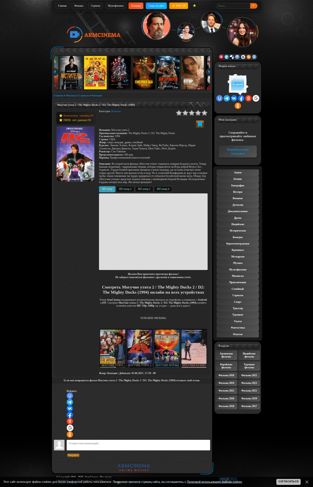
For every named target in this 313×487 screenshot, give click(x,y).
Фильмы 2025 (249, 375)
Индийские (237, 224)
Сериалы (95, 5)
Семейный (238, 288)
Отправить (73, 455)
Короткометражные (237, 243)
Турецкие (237, 314)
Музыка (238, 262)
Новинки (136, 5)
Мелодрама (237, 256)
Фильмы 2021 (249, 390)
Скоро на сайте (156, 5)
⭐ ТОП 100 (178, 5)
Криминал (238, 249)
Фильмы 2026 (226, 375)
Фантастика (238, 327)
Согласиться (289, 481)
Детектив (238, 204)
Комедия (238, 237)
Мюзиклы (238, 275)
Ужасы (238, 321)
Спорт (237, 301)
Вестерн (237, 191)
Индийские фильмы (249, 355)
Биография (237, 185)
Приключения (237, 282)
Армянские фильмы (226, 355)
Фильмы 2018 (226, 406)
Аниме (238, 172)
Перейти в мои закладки (238, 151)
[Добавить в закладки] (200, 124)
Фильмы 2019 (249, 398)
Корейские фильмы (226, 366)
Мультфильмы (115, 5)
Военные (238, 198)
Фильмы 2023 (249, 382)
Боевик (238, 178)
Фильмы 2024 (226, 382)
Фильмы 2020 (226, 398)
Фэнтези (238, 334)
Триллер (238, 308)
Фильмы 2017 (249, 406)
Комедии (97, 95)
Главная (62, 5)
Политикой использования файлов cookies (214, 481)
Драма (237, 217)
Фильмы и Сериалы (77, 95)
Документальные (238, 211)
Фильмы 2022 (226, 390)
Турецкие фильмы (249, 366)
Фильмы (78, 5)
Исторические (238, 230)
